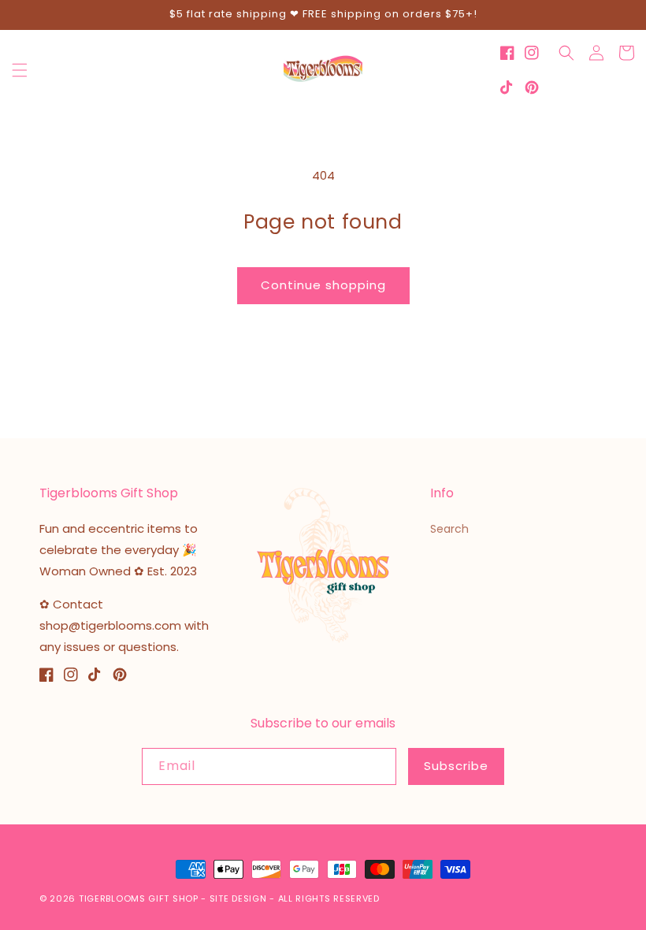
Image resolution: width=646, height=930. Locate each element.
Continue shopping (323, 285)
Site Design (238, 898)
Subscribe (456, 765)
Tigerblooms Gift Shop (139, 898)
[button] (19, 70)
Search (449, 529)
